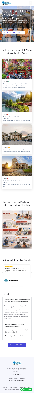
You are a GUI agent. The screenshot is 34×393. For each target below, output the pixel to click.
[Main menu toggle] (30, 3)
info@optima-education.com (17, 380)
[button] (31, 272)
